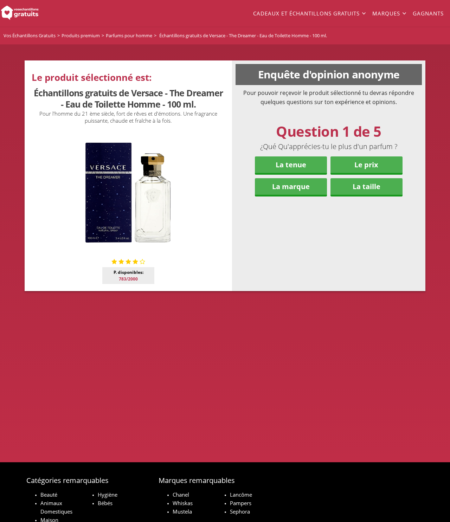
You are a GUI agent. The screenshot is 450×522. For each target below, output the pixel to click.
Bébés (105, 503)
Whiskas (183, 503)
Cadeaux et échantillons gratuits (306, 13)
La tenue (291, 164)
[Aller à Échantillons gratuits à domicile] (45, 13)
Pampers (240, 503)
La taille (366, 186)
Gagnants (428, 13)
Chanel (181, 494)
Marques (386, 13)
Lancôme (241, 494)
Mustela (182, 511)
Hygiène (107, 494)
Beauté (48, 494)
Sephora (240, 511)
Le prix (366, 164)
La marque (291, 186)
